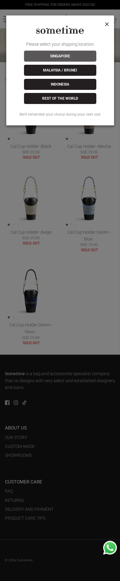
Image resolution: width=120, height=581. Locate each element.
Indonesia (60, 84)
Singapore (60, 56)
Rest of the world (60, 98)
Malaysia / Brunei (60, 70)
